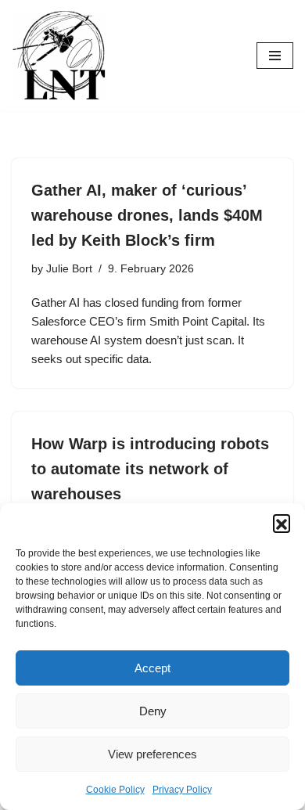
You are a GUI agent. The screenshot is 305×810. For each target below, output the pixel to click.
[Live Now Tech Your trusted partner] (59, 55)
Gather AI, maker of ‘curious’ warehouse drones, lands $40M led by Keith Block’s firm (147, 215)
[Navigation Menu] (275, 55)
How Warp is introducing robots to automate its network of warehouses (150, 468)
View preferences (152, 754)
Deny (153, 711)
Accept (152, 668)
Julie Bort (69, 269)
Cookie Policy (115, 789)
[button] (281, 523)
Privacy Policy (182, 789)
